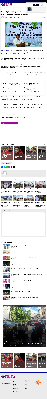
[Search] (45, 1)
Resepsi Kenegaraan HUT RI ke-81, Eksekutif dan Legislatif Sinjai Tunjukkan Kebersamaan (27, 268)
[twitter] (3, 1)
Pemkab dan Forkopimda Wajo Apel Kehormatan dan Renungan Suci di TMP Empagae (26, 262)
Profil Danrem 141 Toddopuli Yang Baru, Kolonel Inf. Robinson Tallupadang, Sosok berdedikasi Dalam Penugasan (28, 246)
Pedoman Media (16, 385)
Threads (26, 384)
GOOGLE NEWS (21, 117)
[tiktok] (8, 1)
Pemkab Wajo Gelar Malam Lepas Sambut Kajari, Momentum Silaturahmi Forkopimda (26, 274)
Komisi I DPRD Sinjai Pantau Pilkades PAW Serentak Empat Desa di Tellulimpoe (33, 84)
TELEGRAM (15, 120)
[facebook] (2, 167)
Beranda (2, 9)
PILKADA (6, 341)
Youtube (26, 387)
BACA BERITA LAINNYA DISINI (8, 114)
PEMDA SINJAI (7, 9)
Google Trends (27, 381)
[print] (9, 167)
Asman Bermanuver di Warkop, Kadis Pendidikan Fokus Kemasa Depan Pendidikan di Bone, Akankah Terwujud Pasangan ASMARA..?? (24, 344)
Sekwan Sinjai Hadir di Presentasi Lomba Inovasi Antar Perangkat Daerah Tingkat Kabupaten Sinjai (28, 251)
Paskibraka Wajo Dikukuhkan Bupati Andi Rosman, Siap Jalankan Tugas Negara (25, 297)
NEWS (3, 163)
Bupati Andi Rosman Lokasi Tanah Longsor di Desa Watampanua (13, 92)
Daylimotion (26, 388)
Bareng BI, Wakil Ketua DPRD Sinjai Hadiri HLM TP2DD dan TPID (33, 92)
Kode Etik (14, 387)
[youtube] (10, 1)
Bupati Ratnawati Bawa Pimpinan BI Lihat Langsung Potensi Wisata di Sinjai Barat (12, 84)
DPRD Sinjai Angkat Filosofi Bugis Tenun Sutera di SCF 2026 (22, 285)
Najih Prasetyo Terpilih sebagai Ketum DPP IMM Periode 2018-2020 (23, 257)
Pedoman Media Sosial (17, 391)
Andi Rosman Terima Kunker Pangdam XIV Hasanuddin (12, 88)
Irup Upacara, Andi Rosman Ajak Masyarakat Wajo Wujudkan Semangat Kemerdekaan (26, 280)
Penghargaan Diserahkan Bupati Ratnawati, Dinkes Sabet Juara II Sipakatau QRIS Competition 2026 (40, 204)
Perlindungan (15, 388)
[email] (11, 167)
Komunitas (26, 385)
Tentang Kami (15, 380)
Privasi (14, 384)
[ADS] (14, 50)
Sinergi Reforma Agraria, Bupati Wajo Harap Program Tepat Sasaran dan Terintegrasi (6, 190)
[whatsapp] (7, 167)
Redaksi (14, 381)
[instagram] (5, 1)
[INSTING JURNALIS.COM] (6, 5)
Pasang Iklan (27, 380)
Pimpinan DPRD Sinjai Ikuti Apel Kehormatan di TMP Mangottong (23, 291)
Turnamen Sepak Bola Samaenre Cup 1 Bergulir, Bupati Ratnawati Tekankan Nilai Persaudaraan (33, 88)
